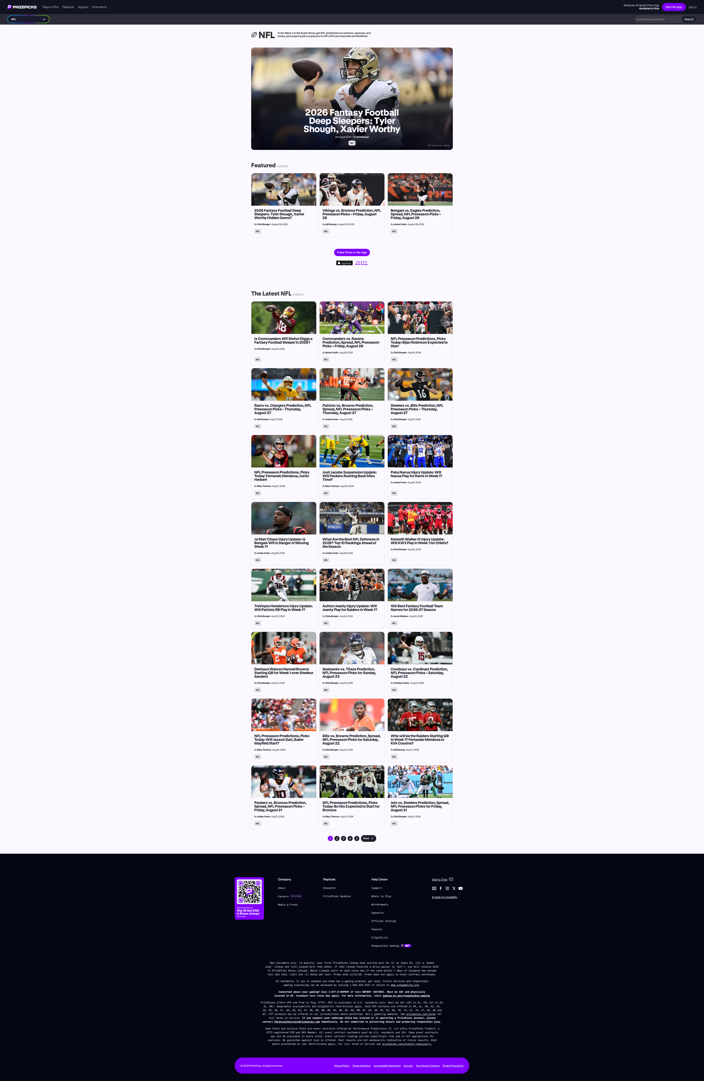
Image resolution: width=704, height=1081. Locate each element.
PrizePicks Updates (337, 896)
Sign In (693, 7)
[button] (28, 19)
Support (376, 887)
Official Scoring (383, 920)
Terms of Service (361, 1065)
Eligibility (379, 937)
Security (408, 1065)
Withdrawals (379, 904)
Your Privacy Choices (428, 1065)
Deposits (377, 912)
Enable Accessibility (444, 897)
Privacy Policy (341, 1065)
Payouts (376, 929)
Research (329, 887)
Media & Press (288, 904)
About (282, 887)
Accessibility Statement (387, 1065)
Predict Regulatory (453, 1065)
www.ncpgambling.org (405, 985)
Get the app (674, 7)
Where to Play (381, 896)
